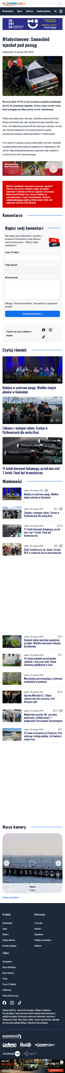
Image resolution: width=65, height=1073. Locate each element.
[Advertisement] (32, 596)
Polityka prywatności (42, 940)
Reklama (37, 945)
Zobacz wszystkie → (12, 897)
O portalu (38, 923)
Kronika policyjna (9, 945)
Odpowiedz (11, 265)
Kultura (29, 11)
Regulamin (38, 934)
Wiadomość (11, 277)
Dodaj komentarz (32, 313)
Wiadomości (8, 11)
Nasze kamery (8, 972)
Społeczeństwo (43, 11)
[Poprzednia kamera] (6, 863)
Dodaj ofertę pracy (10, 995)
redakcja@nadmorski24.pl (19, 199)
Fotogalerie (7, 961)
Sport (19, 11)
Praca (5, 978)
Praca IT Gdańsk (9, 984)
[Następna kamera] (58, 863)
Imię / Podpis (12, 252)
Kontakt (37, 928)
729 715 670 (30, 202)
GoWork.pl (7, 989)
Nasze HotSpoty (9, 967)
